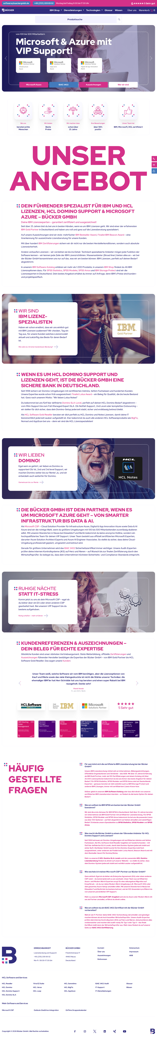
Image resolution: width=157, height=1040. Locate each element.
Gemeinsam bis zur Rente (28, 482)
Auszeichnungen (29, 657)
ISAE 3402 (69, 548)
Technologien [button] (93, 10)
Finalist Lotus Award (82, 394)
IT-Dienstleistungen (103, 991)
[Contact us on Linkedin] (104, 1031)
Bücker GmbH (22, 1031)
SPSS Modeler (70, 270)
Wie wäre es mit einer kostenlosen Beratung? (36, 347)
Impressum (133, 952)
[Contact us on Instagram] (84, 1031)
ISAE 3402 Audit (102, 983)
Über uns (131, 10)
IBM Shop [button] (55, 10)
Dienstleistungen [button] (73, 10)
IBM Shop (63, 84)
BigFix (134, 418)
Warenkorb (147, 10)
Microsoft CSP (32, 526)
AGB (131, 955)
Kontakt (101, 948)
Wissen (118, 10)
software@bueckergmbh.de (16, 3)
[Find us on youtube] (124, 1031)
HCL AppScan (69, 991)
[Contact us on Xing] (114, 1031)
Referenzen (102, 959)
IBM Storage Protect (105, 270)
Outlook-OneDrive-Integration (46, 1010)
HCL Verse (37, 987)
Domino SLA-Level (71, 402)
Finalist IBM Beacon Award (111, 234)
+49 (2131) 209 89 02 (43, 3)
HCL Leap (37, 991)
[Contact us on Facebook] (74, 1031)
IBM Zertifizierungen (49, 243)
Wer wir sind (33, 84)
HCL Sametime (70, 983)
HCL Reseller (7, 983)
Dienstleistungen (93, 84)
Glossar (108, 10)
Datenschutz (134, 948)
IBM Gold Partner (30, 229)
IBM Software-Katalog (43, 267)
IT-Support (100, 987)
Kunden (66, 660)
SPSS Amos (84, 270)
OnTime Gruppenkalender (76, 1010)
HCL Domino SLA (9, 995)
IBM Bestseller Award (86, 234)
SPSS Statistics (54, 270)
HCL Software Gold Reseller (38, 414)
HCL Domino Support (11, 991)
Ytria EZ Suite (38, 983)
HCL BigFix (68, 987)
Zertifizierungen (118, 654)
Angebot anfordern (123, 84)
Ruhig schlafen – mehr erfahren (31, 616)
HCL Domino (7, 987)
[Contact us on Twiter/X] (94, 1031)
